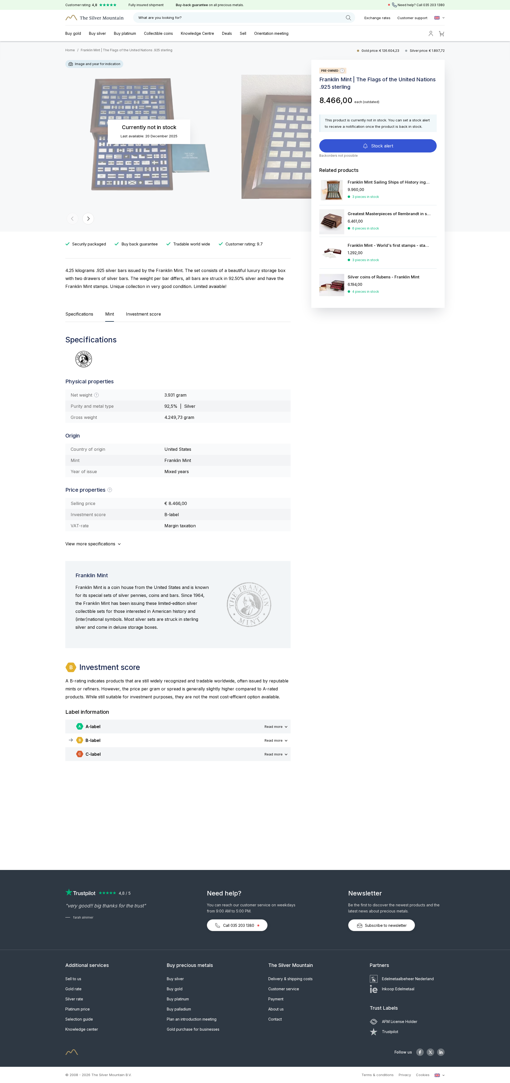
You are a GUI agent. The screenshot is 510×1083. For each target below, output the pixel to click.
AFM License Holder (399, 1021)
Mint (109, 314)
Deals (227, 33)
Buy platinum (125, 33)
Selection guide (79, 1019)
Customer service (283, 989)
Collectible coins (158, 33)
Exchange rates (377, 18)
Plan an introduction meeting (191, 1019)
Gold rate (73, 989)
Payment (275, 999)
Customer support (412, 18)
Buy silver (97, 33)
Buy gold (73, 33)
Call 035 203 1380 (238, 925)
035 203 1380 (434, 5)
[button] (72, 218)
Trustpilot (390, 1031)
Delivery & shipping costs (290, 978)
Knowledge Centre (197, 33)
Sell (243, 33)
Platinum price (77, 1009)
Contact (275, 1019)
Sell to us (73, 978)
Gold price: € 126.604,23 (381, 51)
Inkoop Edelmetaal (398, 989)
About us (276, 1009)
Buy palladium (179, 1009)
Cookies (423, 1075)
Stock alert (381, 145)
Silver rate (74, 999)
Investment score (143, 314)
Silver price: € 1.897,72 (427, 51)
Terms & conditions (378, 1075)
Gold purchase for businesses (193, 1029)
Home (70, 50)
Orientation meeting (271, 33)
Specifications (79, 314)
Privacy (405, 1075)
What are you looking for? (160, 17)
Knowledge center (81, 1029)
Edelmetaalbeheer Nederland (408, 978)
